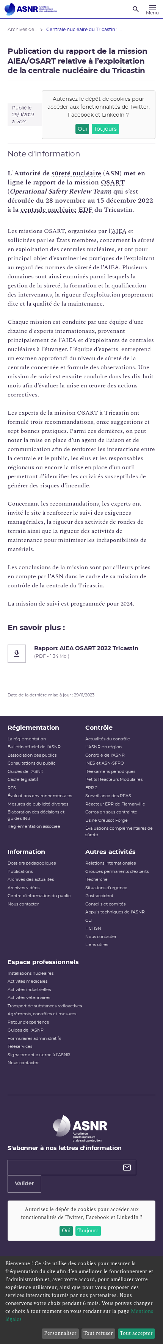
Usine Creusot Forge (106, 820)
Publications (20, 871)
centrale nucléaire (48, 209)
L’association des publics (32, 755)
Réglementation (33, 728)
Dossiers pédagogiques (32, 863)
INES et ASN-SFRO (104, 763)
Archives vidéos (23, 888)
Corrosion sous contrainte (111, 812)
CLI (88, 920)
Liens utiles (96, 945)
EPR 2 (91, 788)
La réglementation (27, 739)
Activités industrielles (29, 990)
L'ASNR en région (103, 747)
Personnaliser (60, 1333)
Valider (24, 1183)
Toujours (105, 129)
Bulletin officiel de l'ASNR (34, 747)
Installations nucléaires (30, 973)
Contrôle (99, 728)
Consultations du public (31, 763)
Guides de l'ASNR (26, 772)
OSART (113, 182)
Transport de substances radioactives (45, 1006)
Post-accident (99, 896)
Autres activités (110, 852)
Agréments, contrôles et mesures (42, 1014)
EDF (85, 209)
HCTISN (93, 928)
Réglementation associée (34, 826)
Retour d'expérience (28, 1022)
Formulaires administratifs (34, 1038)
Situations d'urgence (106, 888)
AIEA (119, 231)
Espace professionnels (43, 962)
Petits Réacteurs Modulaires (114, 779)
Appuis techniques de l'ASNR (115, 912)
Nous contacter (23, 904)
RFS (12, 788)
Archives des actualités (31, 879)
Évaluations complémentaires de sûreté (119, 831)
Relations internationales (110, 863)
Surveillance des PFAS (108, 796)
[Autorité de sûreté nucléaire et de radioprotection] (31, 9)
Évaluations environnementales (40, 796)
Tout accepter (136, 1333)
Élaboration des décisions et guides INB (36, 815)
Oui (82, 129)
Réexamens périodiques (110, 772)
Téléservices (20, 1046)
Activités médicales (27, 981)
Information (26, 852)
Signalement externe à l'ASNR (39, 1055)
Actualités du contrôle (107, 739)
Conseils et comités (105, 904)
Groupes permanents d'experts (117, 871)
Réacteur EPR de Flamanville (115, 804)
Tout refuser (98, 1333)
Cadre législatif (23, 779)
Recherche (96, 879)
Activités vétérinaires (29, 998)
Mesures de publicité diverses (38, 804)
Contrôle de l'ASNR (105, 755)
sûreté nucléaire (76, 173)
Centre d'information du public (39, 896)
